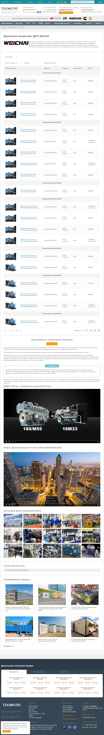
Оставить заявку (52, 343)
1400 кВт (64, 692)
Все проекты (7, 646)
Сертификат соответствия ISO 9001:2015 (41, 727)
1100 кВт (64, 682)
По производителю (39, 672)
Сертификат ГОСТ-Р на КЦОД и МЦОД (40, 729)
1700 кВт (87, 682)
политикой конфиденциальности (10, 728)
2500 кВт (95, 692)
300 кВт (33, 682)
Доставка (30, 2)
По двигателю (64, 672)
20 (83, 330)
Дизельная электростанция (28, 80)
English (31, 715)
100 (91, 330)
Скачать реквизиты (67, 715)
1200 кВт (71, 682)
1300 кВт (57, 692)
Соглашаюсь (6, 731)
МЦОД (41, 23)
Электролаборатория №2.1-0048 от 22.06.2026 (43, 725)
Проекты (98, 23)
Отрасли (88, 23)
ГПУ (33, 23)
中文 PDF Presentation (35, 717)
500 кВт (48, 682)
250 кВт (24, 692)
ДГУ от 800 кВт (33, 711)
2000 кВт (80, 692)
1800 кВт (95, 682)
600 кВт (33, 692)
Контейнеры (78, 23)
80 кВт (16, 682)
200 (95, 330)
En (102, 2)
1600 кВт (80, 682)
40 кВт (9, 682)
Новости (50, 2)
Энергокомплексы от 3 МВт (37, 713)
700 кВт (40, 692)
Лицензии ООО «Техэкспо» (69, 718)
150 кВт (9, 692)
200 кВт (17, 692)
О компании (4, 2)
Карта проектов (33, 706)
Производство (33, 708)
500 (99, 330)
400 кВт (40, 682)
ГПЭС (28, 23)
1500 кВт (71, 692)
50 (87, 330)
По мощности (14, 672)
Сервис (47, 23)
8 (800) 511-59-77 (66, 10)
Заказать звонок (66, 12)
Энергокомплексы (7, 23)
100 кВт (24, 682)
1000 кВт (57, 682)
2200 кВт (87, 692)
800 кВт (48, 692)
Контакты (40, 2)
